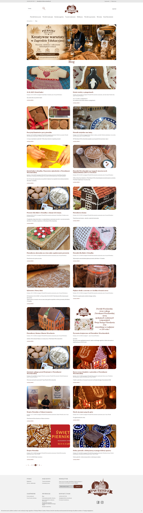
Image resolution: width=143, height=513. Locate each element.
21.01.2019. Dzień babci (35, 92)
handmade (100, 376)
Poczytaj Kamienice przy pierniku (39, 132)
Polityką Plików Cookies (40, 510)
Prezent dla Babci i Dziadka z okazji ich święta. (44, 212)
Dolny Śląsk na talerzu (93, 135)
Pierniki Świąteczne (64, 376)
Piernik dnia (111, 94)
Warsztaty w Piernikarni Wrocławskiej (35, 176)
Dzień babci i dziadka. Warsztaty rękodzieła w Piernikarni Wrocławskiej (48, 171)
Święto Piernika (60, 414)
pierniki (99, 135)
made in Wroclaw (83, 377)
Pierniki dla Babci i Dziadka (83, 253)
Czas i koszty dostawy (31, 498)
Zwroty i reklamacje (31, 483)
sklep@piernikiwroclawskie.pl (44, 1)
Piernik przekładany (106, 135)
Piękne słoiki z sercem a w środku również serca (90, 290)
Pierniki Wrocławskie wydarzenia (95, 94)
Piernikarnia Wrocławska (84, 454)
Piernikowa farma (79, 212)
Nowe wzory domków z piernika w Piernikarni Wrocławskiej (90, 372)
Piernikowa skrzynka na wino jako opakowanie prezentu (48, 253)
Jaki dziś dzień (106, 94)
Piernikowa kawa (106, 453)
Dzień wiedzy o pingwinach (83, 92)
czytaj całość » (30, 100)
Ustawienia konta (46, 483)
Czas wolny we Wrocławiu (49, 176)
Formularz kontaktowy (64, 500)
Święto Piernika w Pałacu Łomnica (39, 412)
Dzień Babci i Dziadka (46, 94)
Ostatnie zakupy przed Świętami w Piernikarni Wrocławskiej (44, 372)
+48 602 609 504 (63, 496)
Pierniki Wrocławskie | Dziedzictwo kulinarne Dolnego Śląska (49, 503)
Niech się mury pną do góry (83, 412)
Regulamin (29, 481)
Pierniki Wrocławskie (54, 376)
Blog (43, 496)
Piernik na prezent (60, 135)
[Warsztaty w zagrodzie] (71, 59)
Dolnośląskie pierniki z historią (48, 498)
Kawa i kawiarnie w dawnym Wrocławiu (48, 500)
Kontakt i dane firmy (46, 506)
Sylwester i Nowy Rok (35, 290)
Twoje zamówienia (46, 481)
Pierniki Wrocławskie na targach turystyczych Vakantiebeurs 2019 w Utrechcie (90, 171)
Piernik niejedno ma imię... (83, 132)
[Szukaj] (44, 8)
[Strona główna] (71, 9)
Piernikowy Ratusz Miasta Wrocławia (41, 333)
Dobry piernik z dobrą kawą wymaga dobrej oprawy (92, 450)
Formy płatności (30, 496)
